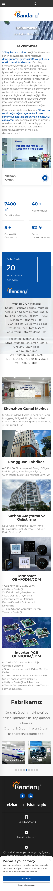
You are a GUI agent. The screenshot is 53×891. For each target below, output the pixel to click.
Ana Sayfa (19, 34)
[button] (16, 770)
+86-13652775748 (26, 821)
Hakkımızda (33, 34)
